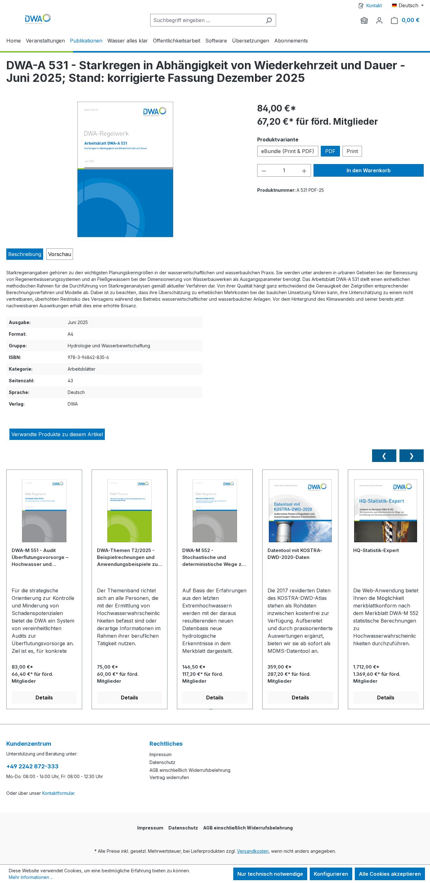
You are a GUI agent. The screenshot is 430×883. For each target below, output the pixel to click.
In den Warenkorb (369, 170)
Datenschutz (162, 762)
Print (352, 151)
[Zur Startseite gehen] (37, 18)
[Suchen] (268, 20)
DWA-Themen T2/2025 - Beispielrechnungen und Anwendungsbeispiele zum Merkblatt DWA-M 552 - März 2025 (129, 557)
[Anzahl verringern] (263, 170)
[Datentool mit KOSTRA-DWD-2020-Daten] (300, 513)
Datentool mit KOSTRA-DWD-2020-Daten (295, 553)
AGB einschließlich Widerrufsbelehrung (190, 770)
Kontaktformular (58, 793)
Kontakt (374, 5)
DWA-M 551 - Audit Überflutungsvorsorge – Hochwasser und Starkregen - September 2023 (41, 557)
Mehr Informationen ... (31, 877)
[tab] (24, 254)
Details (44, 697)
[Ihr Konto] (379, 20)
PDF (330, 151)
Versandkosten (253, 851)
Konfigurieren (331, 874)
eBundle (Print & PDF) (287, 151)
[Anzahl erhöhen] (304, 170)
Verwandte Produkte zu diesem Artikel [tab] (57, 434)
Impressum (161, 754)
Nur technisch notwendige (270, 874)
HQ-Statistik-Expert (376, 550)
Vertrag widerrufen (169, 777)
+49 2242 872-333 (32, 766)
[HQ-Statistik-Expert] (385, 513)
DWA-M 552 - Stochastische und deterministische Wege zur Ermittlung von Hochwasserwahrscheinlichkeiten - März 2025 (214, 557)
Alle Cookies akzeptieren (390, 874)
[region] (125, 169)
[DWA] (364, 20)
